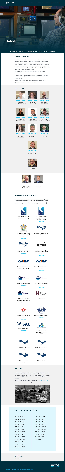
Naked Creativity (30, 469)
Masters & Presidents (49, 51)
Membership (37, 2)
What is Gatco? (13, 51)
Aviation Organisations (31, 51)
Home (27, 2)
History (40, 51)
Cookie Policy (19, 469)
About (31, 2)
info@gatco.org (24, 465)
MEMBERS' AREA (55, 2)
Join (43, 2)
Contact (48, 2)
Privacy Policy (14, 469)
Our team (21, 51)
